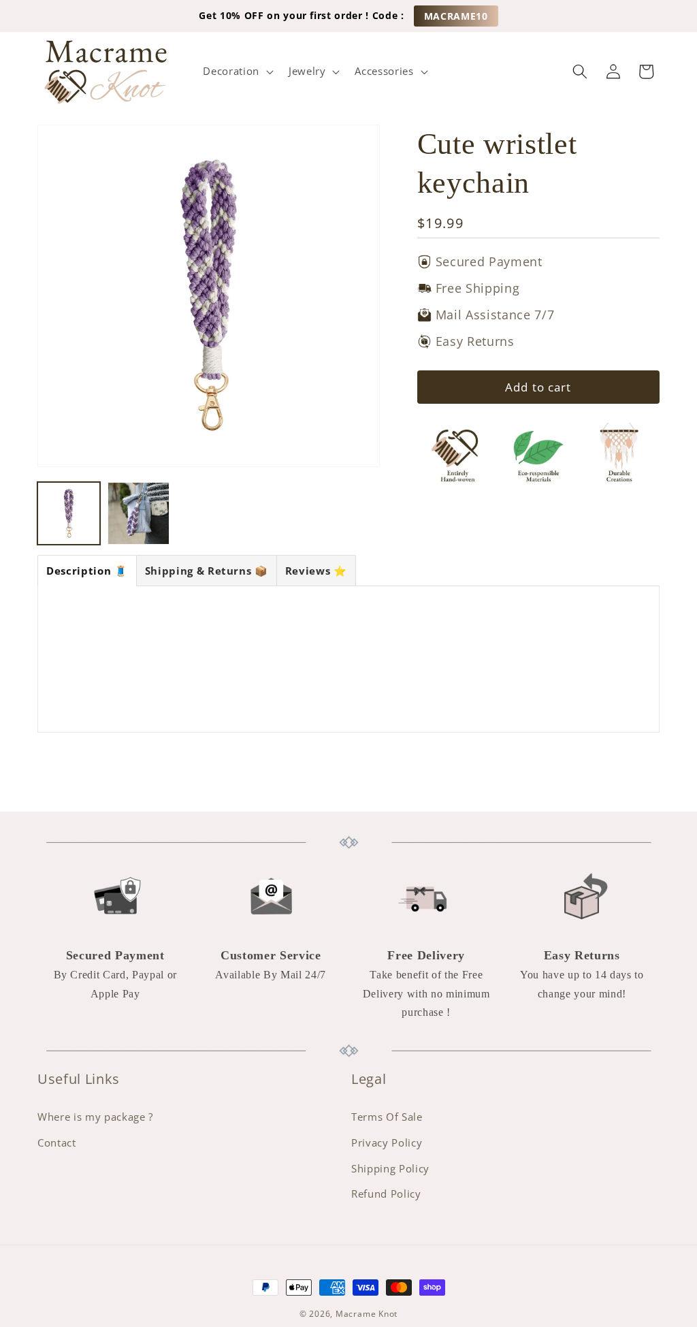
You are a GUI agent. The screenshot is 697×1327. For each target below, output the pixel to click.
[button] (236, 71)
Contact (56, 1143)
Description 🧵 (87, 570)
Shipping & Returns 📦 (206, 570)
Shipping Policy (390, 1169)
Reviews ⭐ (316, 570)
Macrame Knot (367, 1314)
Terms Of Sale (387, 1117)
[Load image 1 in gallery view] (68, 513)
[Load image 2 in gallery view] (139, 513)
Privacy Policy (386, 1143)
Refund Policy (386, 1194)
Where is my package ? (95, 1117)
